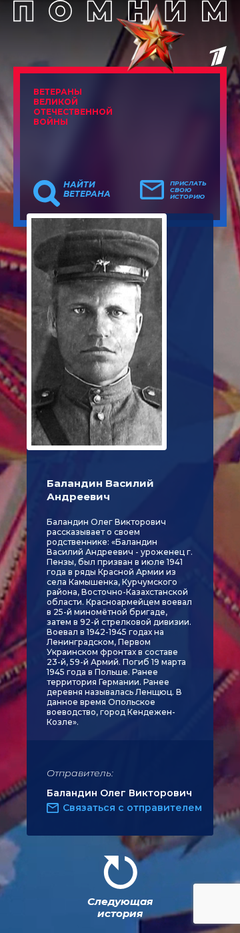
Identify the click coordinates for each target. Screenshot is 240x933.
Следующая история (120, 907)
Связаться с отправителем (132, 808)
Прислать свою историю (188, 190)
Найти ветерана (87, 189)
